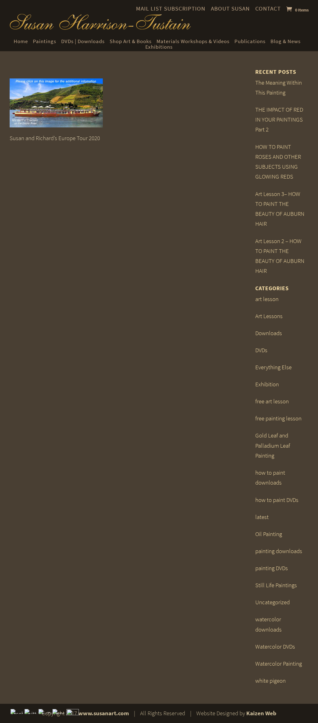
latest (262, 517)
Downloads (268, 333)
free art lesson (272, 401)
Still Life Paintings (276, 585)
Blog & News (285, 41)
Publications (250, 41)
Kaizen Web (261, 713)
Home (21, 41)
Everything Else (273, 367)
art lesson (267, 299)
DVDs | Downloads (83, 41)
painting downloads (278, 551)
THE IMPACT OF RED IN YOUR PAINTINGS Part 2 (279, 120)
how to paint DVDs (276, 500)
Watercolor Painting (278, 664)
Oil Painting (268, 534)
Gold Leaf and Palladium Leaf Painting (272, 445)
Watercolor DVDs (275, 646)
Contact (268, 8)
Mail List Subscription (170, 8)
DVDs (261, 350)
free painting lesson (278, 418)
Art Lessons (269, 316)
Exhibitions (159, 47)
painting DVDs (271, 568)
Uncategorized (272, 602)
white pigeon (270, 681)
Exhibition (267, 384)
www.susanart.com (103, 713)
